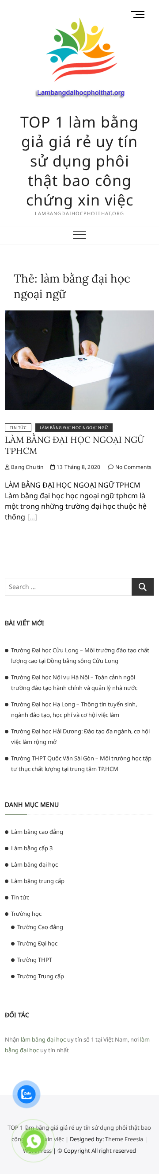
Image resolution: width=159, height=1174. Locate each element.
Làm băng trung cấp (37, 881)
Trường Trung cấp (40, 976)
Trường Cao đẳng (40, 927)
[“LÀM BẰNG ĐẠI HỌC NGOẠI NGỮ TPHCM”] (32, 518)
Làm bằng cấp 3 (32, 848)
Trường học (26, 914)
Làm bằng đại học (34, 864)
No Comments (132, 467)
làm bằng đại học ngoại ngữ (74, 427)
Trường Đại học (37, 943)
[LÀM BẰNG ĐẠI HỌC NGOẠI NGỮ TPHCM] (79, 316)
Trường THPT (34, 960)
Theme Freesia (124, 1139)
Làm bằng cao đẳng (37, 832)
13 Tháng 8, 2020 (77, 467)
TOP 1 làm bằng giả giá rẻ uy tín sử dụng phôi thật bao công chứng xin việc (79, 160)
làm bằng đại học (43, 1039)
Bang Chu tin (27, 467)
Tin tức (18, 427)
